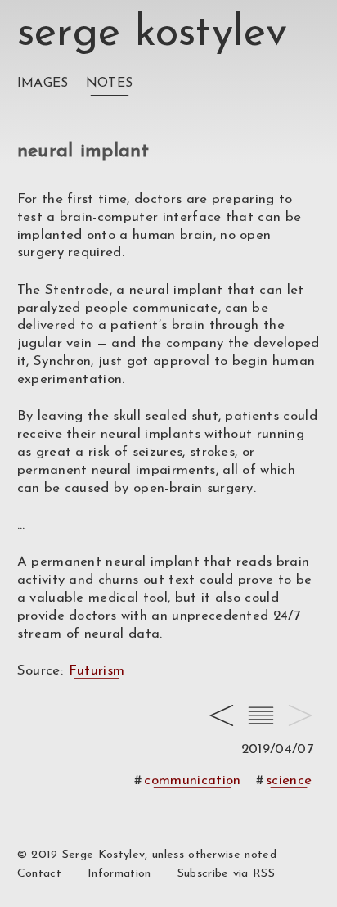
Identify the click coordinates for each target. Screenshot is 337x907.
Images (43, 83)
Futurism (97, 671)
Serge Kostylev (152, 34)
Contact (39, 874)
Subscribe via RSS (226, 874)
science (289, 780)
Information (119, 874)
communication (192, 780)
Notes (109, 83)
